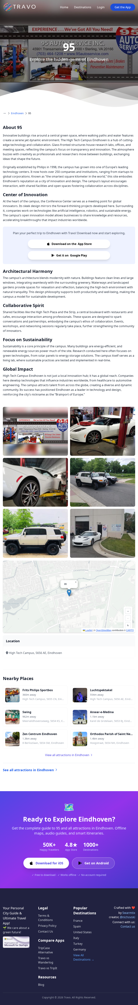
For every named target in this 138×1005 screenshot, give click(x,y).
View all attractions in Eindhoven (67, 755)
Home (64, 7)
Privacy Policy (47, 926)
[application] (69, 597)
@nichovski (127, 917)
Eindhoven (17, 113)
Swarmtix (128, 913)
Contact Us (45, 931)
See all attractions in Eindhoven (28, 770)
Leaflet (88, 630)
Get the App (123, 7)
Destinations (82, 7)
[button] (69, 593)
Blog (41, 985)
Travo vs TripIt (47, 968)
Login (101, 7)
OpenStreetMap (103, 630)
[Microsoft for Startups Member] (16, 942)
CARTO (130, 630)
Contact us (128, 926)
